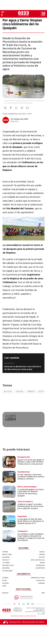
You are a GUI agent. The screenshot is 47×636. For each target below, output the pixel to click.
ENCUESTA (5, 583)
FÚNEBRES (41, 583)
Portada (5, 552)
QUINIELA (5, 578)
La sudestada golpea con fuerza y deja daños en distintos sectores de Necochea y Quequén (30, 492)
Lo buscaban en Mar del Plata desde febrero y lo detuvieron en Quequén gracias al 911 (30, 521)
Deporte (42, 557)
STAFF (43, 593)
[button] (16, 108)
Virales (42, 562)
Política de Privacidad (41, 614)
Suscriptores (40, 568)
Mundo (42, 552)
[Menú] (2, 12)
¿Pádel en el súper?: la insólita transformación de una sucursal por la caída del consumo (30, 506)
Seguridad (6, 557)
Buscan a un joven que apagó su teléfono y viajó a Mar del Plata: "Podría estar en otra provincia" (30, 462)
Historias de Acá (8, 565)
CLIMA (4, 586)
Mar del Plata (6, 554)
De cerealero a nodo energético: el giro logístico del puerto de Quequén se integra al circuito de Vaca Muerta (30, 537)
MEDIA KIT (5, 593)
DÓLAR (4, 580)
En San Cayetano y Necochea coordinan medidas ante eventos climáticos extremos (30, 476)
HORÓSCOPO (40, 580)
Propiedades (40, 565)
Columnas (5, 562)
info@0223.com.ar (18, 607)
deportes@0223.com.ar (17, 609)
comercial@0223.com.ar (18, 610)
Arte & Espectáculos (38, 560)
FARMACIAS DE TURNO (38, 578)
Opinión (42, 554)
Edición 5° (5, 560)
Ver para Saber (7, 571)
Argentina (5, 568)
